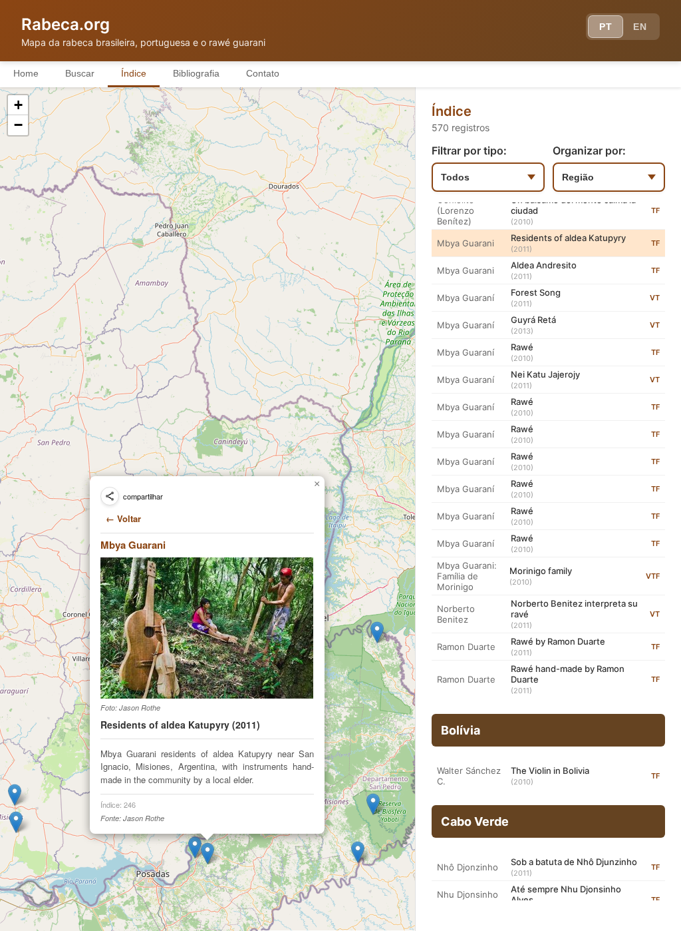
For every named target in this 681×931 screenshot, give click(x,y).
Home (26, 73)
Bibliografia (196, 73)
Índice (133, 73)
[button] (377, 632)
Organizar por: (589, 150)
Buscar (79, 73)
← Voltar (123, 518)
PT (605, 26)
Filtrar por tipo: (469, 150)
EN (639, 26)
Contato (262, 73)
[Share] (109, 496)
